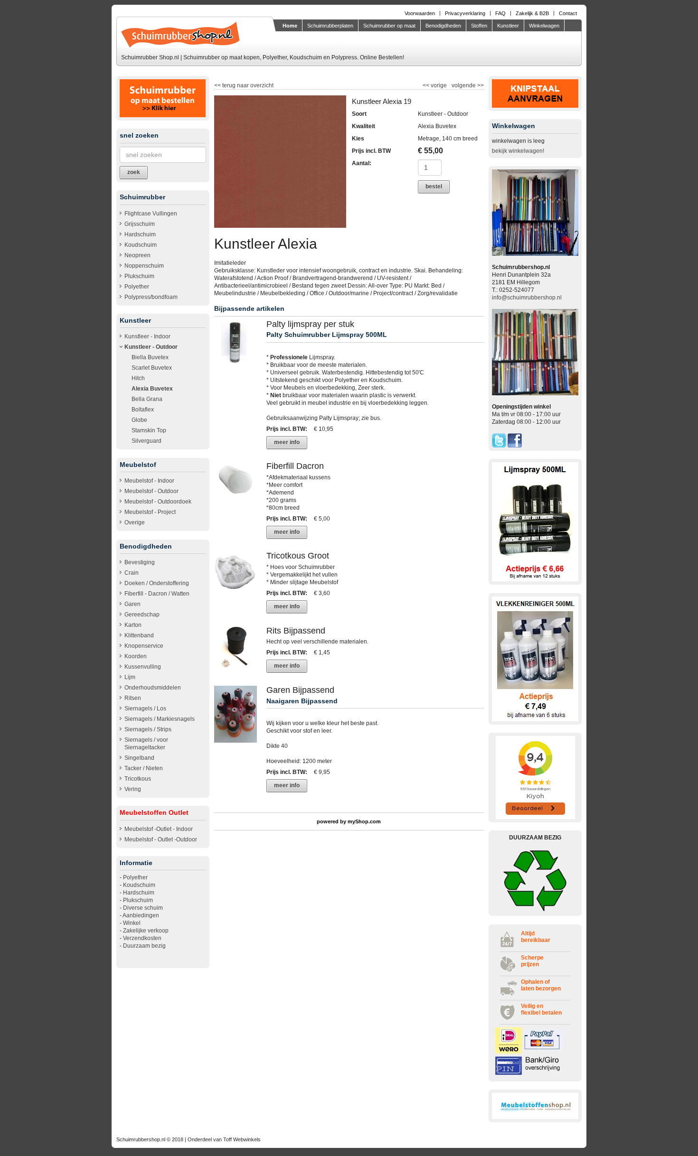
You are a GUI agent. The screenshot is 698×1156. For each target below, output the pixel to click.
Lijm (129, 677)
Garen (132, 604)
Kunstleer (508, 25)
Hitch (138, 378)
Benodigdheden (443, 25)
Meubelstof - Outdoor (151, 491)
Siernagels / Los (145, 708)
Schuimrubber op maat (389, 25)
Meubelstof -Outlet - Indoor (158, 829)
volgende (468, 85)
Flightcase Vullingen (150, 213)
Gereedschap (142, 614)
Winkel (132, 923)
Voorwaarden (420, 13)
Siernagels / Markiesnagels (159, 719)
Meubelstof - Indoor (149, 480)
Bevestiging (139, 562)
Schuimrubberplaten (330, 25)
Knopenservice (143, 646)
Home (290, 25)
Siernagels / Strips (147, 729)
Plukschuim (139, 276)
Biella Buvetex (150, 357)
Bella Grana (147, 399)
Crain (131, 572)
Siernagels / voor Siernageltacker (146, 743)
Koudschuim (140, 245)
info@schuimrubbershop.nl (527, 297)
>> (480, 85)
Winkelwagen (544, 25)
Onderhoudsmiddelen (152, 687)
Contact (568, 13)
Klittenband (139, 635)
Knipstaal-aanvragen (306, 40)
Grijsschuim (139, 224)
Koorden (135, 656)
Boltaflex (143, 409)
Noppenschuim (144, 265)
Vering (132, 789)
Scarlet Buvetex (152, 367)
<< (427, 85)
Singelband (139, 758)
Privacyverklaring (465, 13)
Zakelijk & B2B (532, 13)
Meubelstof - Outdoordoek (157, 501)
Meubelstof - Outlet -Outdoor (160, 839)
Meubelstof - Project (150, 512)
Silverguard (146, 441)
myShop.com (364, 821)
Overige (134, 522)
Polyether (136, 286)
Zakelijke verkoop (146, 930)
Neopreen (137, 255)
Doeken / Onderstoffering (156, 583)
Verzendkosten (142, 938)
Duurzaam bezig (144, 945)
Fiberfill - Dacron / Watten (156, 593)
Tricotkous (137, 778)
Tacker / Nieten (143, 768)
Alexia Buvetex (152, 388)
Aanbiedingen (141, 915)
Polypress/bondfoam (151, 297)
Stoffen (479, 25)
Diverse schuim (143, 907)
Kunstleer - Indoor (147, 336)
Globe (139, 420)
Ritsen (132, 698)
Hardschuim (140, 234)
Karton (132, 625)
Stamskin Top (149, 430)
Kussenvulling (142, 666)
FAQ (500, 13)
